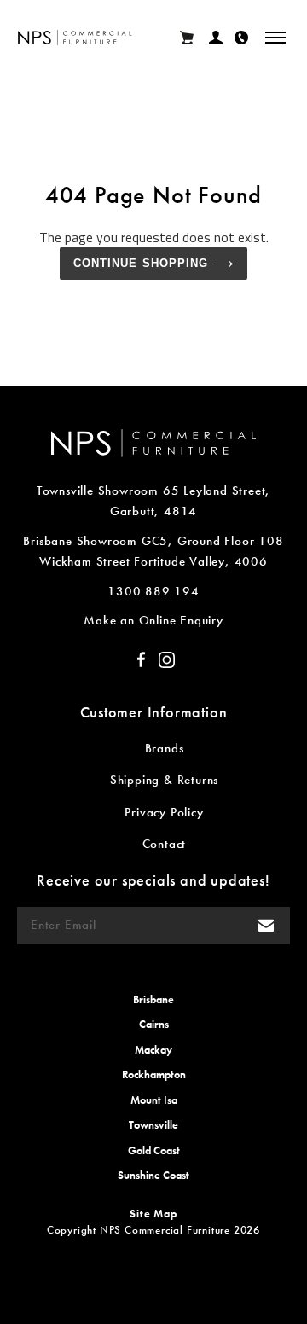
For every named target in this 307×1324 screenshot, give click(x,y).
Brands (164, 748)
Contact (164, 843)
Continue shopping (140, 263)
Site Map (153, 1213)
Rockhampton (154, 1074)
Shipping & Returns (164, 779)
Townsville (153, 1125)
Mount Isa (153, 1100)
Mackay (153, 1049)
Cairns (154, 1024)
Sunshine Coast (153, 1175)
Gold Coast (154, 1150)
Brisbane (153, 999)
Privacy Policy (164, 812)
